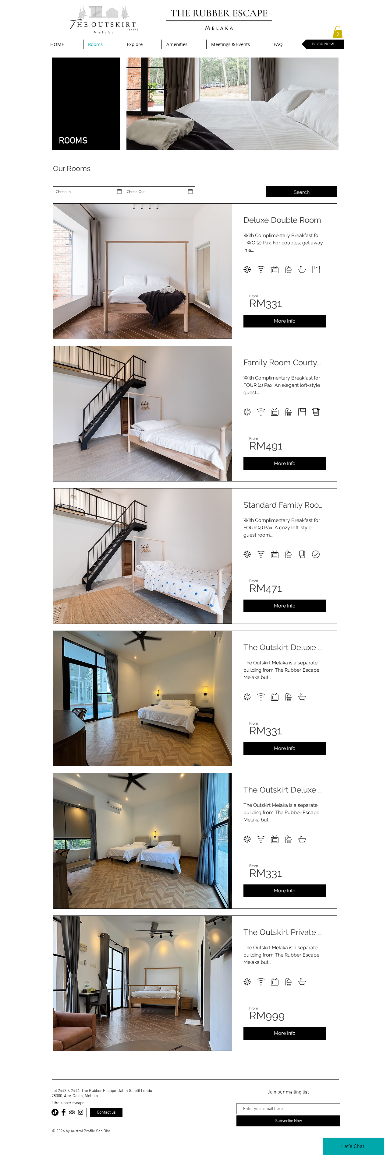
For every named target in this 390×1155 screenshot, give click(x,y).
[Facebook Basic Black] (63, 1112)
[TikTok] (54, 1112)
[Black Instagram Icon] (80, 1112)
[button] (338, 32)
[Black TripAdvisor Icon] (72, 1112)
